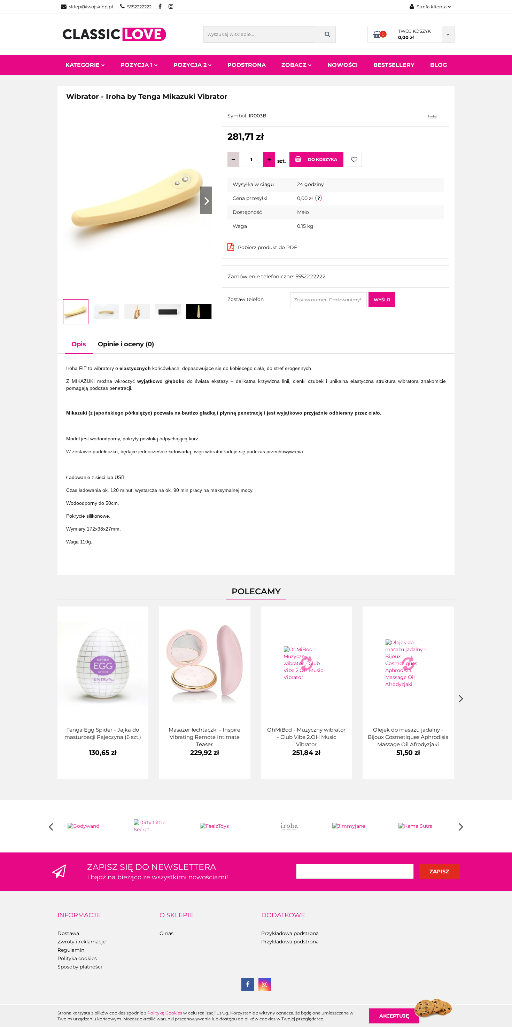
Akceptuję (394, 1015)
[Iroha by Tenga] (432, 116)
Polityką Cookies (164, 1013)
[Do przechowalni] (354, 159)
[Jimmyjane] (355, 826)
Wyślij (382, 299)
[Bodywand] (90, 826)
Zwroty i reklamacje (81, 942)
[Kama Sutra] (421, 826)
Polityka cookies (77, 958)
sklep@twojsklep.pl (91, 6)
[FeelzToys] (223, 826)
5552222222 (139, 6)
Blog (438, 65)
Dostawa (68, 933)
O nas (166, 933)
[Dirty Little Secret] (157, 826)
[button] (78, 915)
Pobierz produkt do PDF (267, 247)
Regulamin (70, 950)
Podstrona (246, 65)
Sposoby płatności (79, 967)
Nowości (342, 65)
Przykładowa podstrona (290, 933)
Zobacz (294, 65)
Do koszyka (322, 159)
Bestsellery (393, 65)
